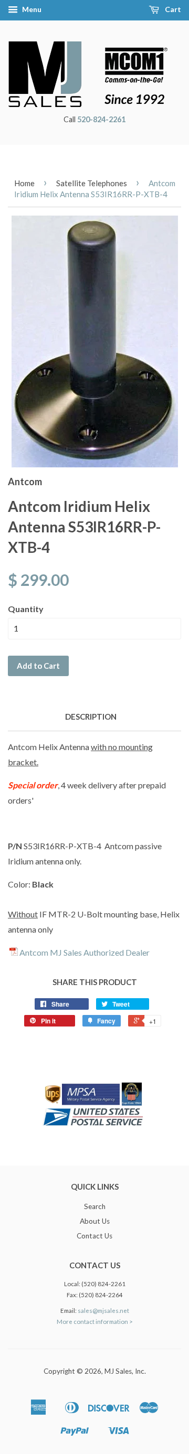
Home (24, 183)
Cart (172, 9)
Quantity (26, 609)
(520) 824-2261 (103, 1283)
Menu (30, 9)
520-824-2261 (101, 119)
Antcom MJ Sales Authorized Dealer (84, 952)
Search (95, 1206)
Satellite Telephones (91, 183)
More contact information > (95, 1321)
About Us (95, 1221)
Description (91, 716)
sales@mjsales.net (103, 1310)
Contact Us (94, 1236)
